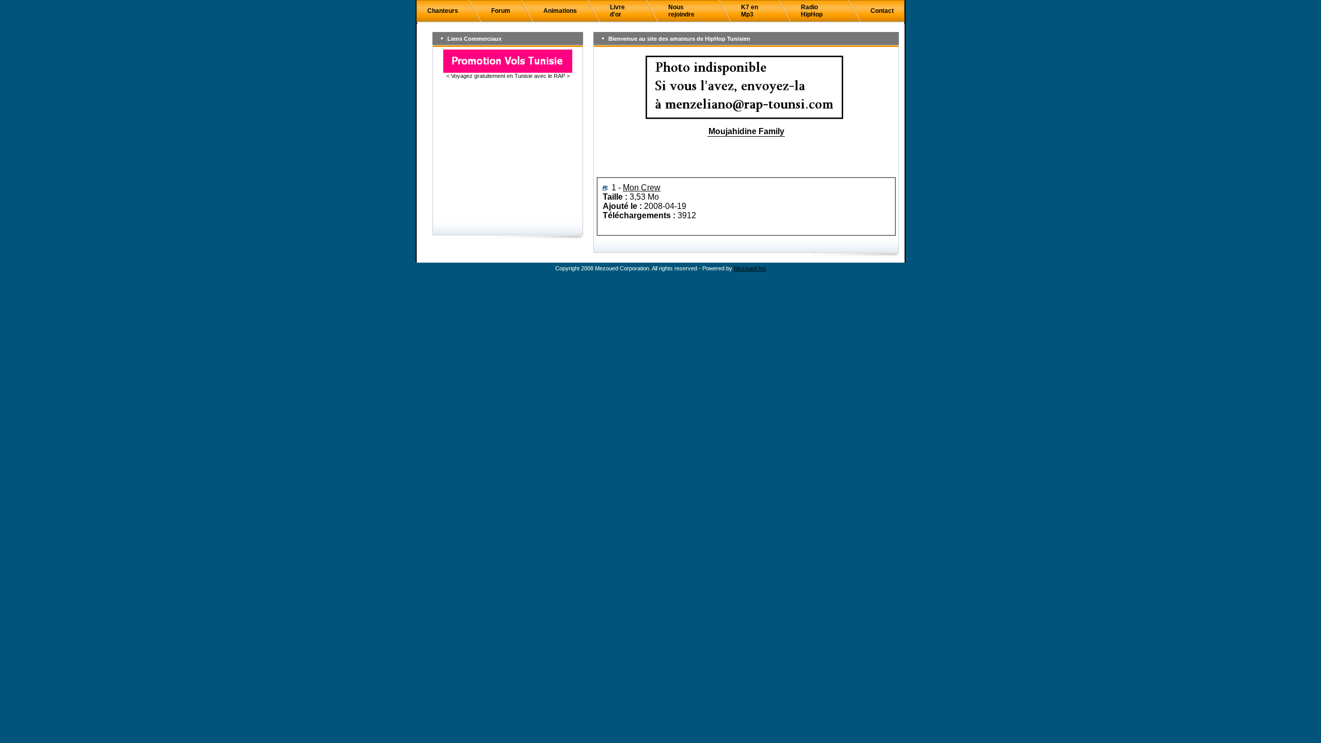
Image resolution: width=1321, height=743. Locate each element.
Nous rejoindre (681, 11)
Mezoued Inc (750, 268)
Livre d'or (617, 11)
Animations (560, 10)
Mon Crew (641, 187)
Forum (500, 10)
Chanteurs (442, 10)
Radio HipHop (812, 11)
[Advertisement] (507, 151)
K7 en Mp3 (749, 11)
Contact (882, 10)
